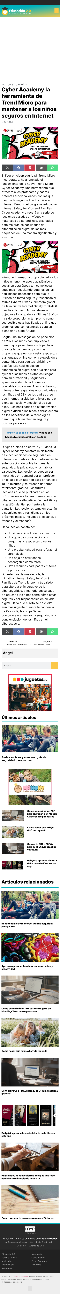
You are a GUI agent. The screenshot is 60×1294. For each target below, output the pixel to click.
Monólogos (6, 1268)
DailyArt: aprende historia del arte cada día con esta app (42, 863)
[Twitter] (32, 2)
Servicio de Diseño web (41, 1242)
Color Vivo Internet (20, 1277)
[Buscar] (54, 665)
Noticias (7, 84)
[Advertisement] (30, 49)
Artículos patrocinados (16, 1242)
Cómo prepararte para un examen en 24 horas (27, 1218)
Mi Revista (36, 1264)
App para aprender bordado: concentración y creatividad (27, 967)
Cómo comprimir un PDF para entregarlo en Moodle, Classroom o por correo (42, 814)
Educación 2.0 (8, 1254)
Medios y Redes (48, 1238)
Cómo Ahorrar (38, 1257)
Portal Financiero (39, 1261)
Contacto (21, 1245)
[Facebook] (28, 2)
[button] (56, 10)
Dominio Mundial (9, 1257)
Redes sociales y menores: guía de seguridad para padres (24, 759)
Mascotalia (36, 1254)
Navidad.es (6, 1261)
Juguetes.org (7, 1264)
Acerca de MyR (36, 1245)
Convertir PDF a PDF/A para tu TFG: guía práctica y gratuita (41, 847)
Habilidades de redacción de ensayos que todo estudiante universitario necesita (28, 1177)
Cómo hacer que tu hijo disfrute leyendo (40, 829)
